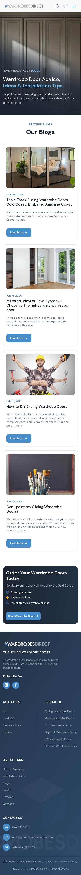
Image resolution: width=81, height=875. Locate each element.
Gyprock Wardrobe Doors (61, 732)
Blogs (6, 783)
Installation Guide (14, 776)
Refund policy (20, 869)
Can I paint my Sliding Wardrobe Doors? (34, 509)
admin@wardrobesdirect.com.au (32, 837)
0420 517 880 (20, 827)
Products (9, 718)
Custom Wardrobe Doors (61, 746)
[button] (57, 6)
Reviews (8, 732)
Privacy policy (39, 868)
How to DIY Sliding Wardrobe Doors (36, 406)
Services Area (12, 725)
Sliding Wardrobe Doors (60, 711)
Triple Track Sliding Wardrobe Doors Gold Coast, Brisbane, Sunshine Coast (39, 202)
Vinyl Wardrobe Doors (59, 725)
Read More (17, 232)
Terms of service (59, 868)
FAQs (6, 790)
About (7, 711)
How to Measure (13, 769)
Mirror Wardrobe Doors (59, 718)
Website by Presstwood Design (60, 861)
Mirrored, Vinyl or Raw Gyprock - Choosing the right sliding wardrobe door (37, 305)
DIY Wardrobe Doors (58, 739)
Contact (8, 804)
